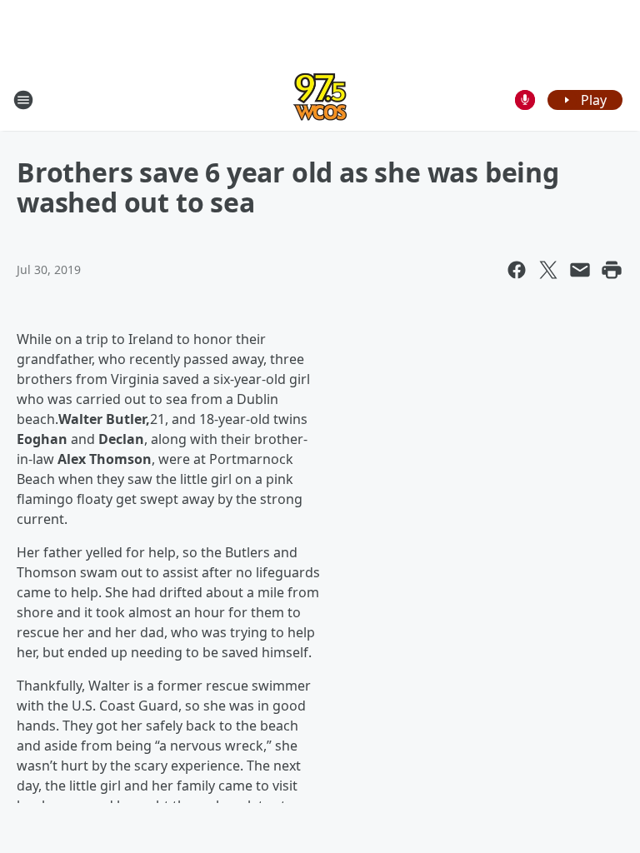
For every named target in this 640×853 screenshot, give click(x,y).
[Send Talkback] (525, 100)
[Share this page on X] (548, 270)
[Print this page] (611, 270)
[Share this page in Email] (580, 270)
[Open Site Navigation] (23, 100)
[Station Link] (320, 99)
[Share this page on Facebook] (516, 270)
